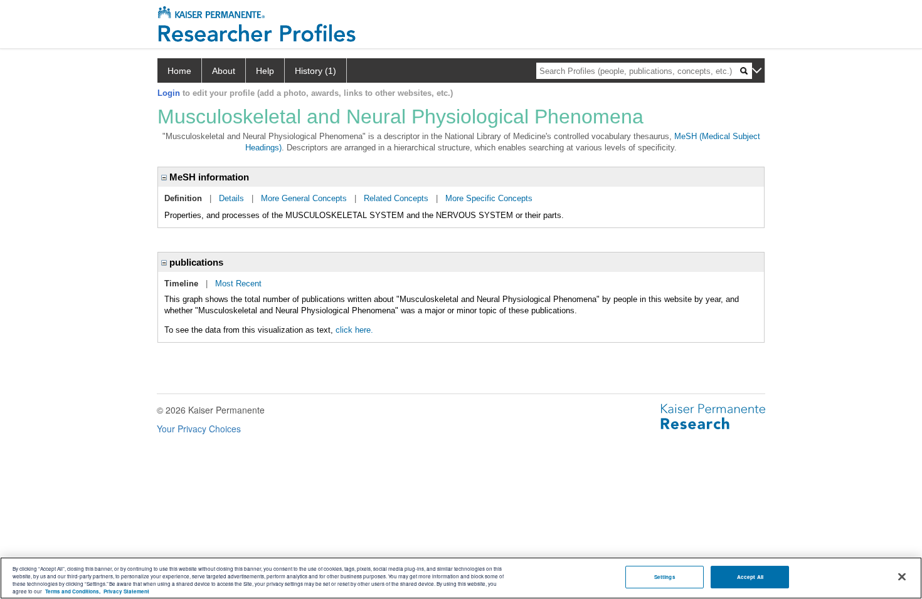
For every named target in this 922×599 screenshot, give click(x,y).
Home (179, 71)
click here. (354, 330)
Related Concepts (396, 198)
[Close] (902, 577)
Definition (183, 198)
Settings (665, 576)
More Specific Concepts (489, 198)
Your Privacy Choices (199, 428)
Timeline (181, 283)
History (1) (315, 71)
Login (168, 93)
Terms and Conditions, (72, 591)
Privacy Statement (126, 591)
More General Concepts (304, 198)
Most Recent (238, 283)
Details (231, 198)
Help (265, 71)
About (223, 71)
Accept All (750, 576)
